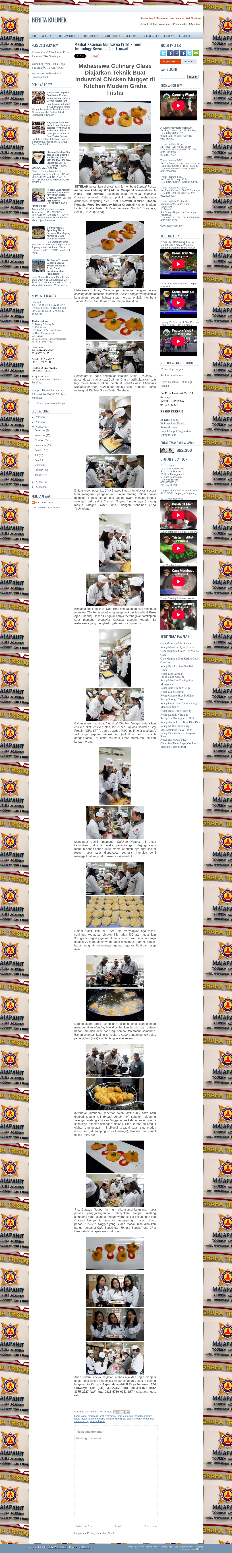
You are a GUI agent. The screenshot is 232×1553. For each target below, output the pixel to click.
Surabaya (37, 397)
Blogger (61, 403)
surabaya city (81, 1421)
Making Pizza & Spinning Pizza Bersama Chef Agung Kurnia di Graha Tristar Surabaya (58, 233)
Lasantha (174, 1547)
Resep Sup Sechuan (171, 673)
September (41, 445)
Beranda (118, 1526)
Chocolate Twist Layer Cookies (178, 743)
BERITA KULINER (49, 19)
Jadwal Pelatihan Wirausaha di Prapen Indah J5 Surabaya (170, 24)
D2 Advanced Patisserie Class (46, 330)
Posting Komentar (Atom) (100, 1533)
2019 (38, 482)
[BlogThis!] (118, 1412)
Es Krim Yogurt (169, 419)
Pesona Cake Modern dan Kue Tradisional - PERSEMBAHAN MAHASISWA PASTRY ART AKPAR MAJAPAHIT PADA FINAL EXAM (51, 198)
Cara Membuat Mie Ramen (176, 643)
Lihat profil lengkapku (46, 507)
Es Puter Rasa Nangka (173, 423)
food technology (143, 1416)
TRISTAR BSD (91, 36)
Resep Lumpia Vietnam (174, 714)
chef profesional (108, 1416)
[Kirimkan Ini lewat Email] (115, 1412)
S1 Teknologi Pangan (171, 369)
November (40, 435)
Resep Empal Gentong (172, 676)
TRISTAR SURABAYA (69, 36)
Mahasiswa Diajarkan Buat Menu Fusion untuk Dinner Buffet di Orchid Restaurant (59, 96)
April (37, 460)
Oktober (39, 440)
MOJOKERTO (132, 36)
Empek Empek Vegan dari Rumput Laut (175, 433)
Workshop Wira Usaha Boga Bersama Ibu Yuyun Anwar (48, 65)
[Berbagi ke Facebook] (125, 1412)
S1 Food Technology (42, 341)
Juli (37, 455)
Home (34, 36)
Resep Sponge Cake (172, 699)
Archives (189, 61)
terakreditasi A (97, 1421)
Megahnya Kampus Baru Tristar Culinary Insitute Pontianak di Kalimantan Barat (58, 126)
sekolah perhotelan (144, 1418)
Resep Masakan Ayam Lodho (177, 647)
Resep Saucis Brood (172, 691)
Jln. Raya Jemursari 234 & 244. (47, 379)
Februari (39, 470)
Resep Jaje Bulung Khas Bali (177, 718)
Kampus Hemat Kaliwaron (47, 390)
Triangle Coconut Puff (173, 746)
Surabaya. (37, 382)
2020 (38, 427)
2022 (38, 417)
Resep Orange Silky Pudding (177, 695)
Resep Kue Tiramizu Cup (175, 688)
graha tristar (80, 1418)
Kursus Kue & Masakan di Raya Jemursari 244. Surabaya (170, 18)
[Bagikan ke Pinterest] (128, 1412)
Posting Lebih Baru (83, 1526)
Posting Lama (151, 1526)
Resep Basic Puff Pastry (174, 739)
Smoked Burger (169, 427)
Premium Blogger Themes (191, 1547)
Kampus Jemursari (40, 376)
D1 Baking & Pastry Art (43, 324)
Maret (38, 465)
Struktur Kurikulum (171, 375)
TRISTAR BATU (151, 36)
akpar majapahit (89, 1416)
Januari (39, 475)
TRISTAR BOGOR (112, 36)
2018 (38, 487)
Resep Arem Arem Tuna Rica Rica (180, 722)
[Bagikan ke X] (121, 1412)
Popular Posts (170, 61)
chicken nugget (126, 1416)
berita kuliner (44, 502)
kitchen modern (96, 1418)
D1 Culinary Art (39, 327)
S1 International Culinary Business (49, 338)
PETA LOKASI (186, 36)
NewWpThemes (145, 1547)
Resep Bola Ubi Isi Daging (175, 710)
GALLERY (169, 36)
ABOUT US (48, 36)
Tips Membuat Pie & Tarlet (176, 730)
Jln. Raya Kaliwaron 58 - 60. (48, 394)
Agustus (39, 450)
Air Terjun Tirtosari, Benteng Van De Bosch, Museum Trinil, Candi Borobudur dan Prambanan (58, 267)
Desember (40, 430)
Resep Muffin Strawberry (174, 726)
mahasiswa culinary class (119, 1418)
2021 (38, 422)
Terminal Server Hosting (192, 1549)
